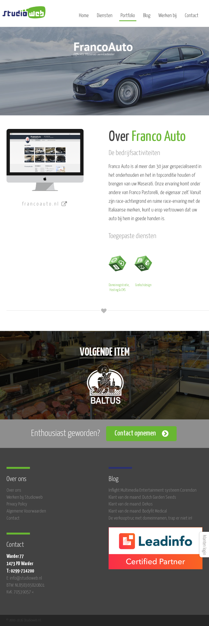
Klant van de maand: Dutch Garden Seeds (142, 497)
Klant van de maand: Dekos (131, 504)
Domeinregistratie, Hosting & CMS (119, 287)
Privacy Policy (17, 504)
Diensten (104, 15)
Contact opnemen (135, 433)
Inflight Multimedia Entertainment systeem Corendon (152, 490)
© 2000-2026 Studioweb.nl (24, 620)
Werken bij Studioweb (25, 497)
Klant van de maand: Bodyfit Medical (138, 511)
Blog (146, 15)
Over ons (14, 490)
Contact (191, 15)
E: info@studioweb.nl (24, 578)
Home (84, 15)
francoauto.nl (42, 204)
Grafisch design (143, 285)
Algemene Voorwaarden (26, 511)
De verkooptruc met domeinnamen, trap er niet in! (150, 518)
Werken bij (167, 15)
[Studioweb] (23, 12)
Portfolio (128, 15)
